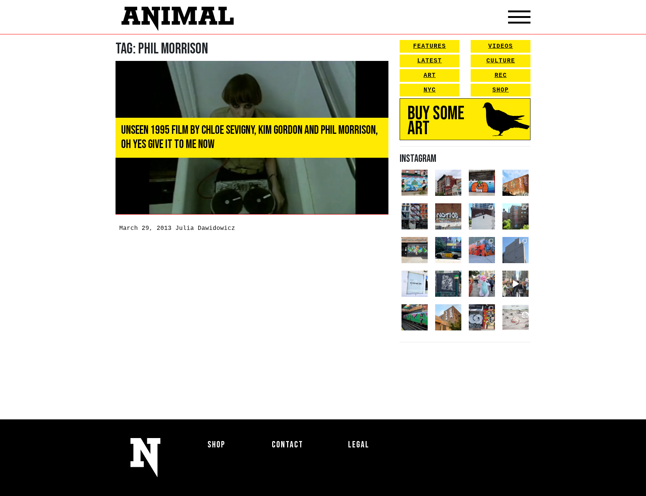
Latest (429, 61)
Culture (500, 61)
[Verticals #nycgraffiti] (515, 183)
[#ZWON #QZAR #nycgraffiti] (448, 317)
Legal (358, 444)
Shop (500, 90)
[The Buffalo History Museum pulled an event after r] (515, 317)
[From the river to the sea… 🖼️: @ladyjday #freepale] (415, 183)
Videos (500, 46)
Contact (287, 444)
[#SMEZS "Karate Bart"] (415, 250)
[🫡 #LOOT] (448, 250)
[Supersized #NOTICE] (448, 216)
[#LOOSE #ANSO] (448, 183)
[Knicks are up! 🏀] (482, 250)
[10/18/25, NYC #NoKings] (482, 284)
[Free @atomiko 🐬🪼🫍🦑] (482, 183)
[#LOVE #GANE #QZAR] (415, 216)
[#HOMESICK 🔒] (482, 216)
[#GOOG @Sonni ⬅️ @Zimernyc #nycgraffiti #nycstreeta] (482, 317)
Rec (501, 75)
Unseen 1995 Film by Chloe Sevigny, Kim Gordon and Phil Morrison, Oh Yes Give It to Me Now (249, 137)
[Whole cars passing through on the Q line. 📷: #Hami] (415, 317)
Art (430, 75)
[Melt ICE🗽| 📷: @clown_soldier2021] (448, 284)
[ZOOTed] (515, 250)
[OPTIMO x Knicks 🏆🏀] (515, 216)
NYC (430, 90)
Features (429, 46)
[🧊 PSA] (415, 284)
